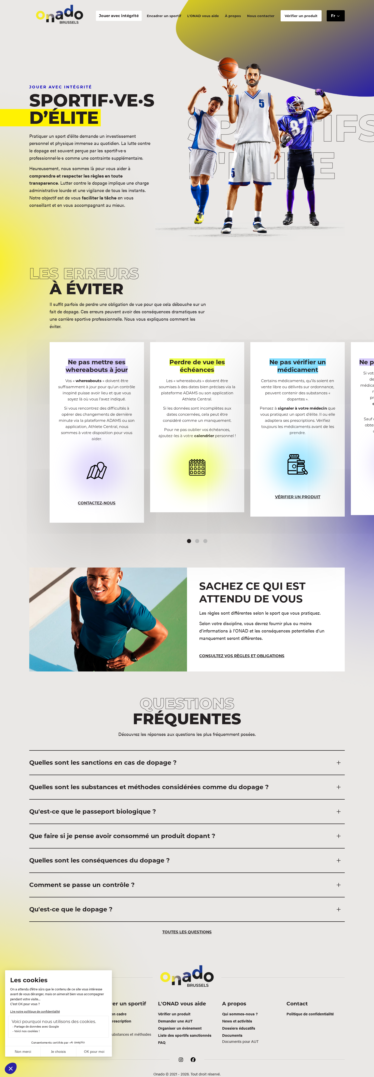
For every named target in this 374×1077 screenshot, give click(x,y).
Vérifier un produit (297, 496)
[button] (336, 16)
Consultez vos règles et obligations (241, 655)
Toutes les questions (187, 932)
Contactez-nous (97, 503)
